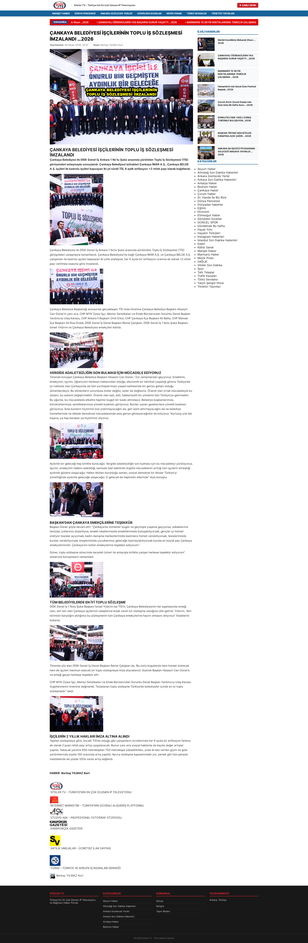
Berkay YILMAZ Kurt (69, 875)
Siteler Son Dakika (209, 265)
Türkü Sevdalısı (197, 13)
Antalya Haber (207, 183)
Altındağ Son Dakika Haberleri (217, 172)
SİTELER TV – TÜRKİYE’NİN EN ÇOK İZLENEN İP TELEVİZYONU (91, 792)
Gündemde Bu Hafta (211, 226)
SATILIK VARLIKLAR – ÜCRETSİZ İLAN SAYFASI (80, 848)
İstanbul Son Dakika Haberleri (217, 240)
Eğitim (201, 208)
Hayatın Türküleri (208, 233)
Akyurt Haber (206, 169)
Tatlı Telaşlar (205, 272)
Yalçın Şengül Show (210, 283)
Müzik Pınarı (174, 13)
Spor (200, 268)
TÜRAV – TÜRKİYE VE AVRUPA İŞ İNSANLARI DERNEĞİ (85, 868)
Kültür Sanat (205, 247)
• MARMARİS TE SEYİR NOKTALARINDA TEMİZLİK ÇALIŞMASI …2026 (217, 22)
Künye (159, 901)
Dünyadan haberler (210, 204)
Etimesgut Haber (208, 215)
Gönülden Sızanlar (149, 13)
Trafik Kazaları (207, 276)
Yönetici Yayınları (223, 13)
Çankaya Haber (207, 190)
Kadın (201, 244)
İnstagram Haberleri (210, 236)
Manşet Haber (61, 13)
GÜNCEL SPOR (207, 222)
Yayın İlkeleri (163, 911)
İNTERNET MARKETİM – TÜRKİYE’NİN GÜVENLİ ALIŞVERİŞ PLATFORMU (97, 805)
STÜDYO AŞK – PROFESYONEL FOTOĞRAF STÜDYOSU (86, 817)
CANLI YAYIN (249, 5)
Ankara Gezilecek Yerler (116, 13)
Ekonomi (203, 211)
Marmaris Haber (208, 254)
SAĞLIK (202, 261)
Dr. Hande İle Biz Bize (211, 197)
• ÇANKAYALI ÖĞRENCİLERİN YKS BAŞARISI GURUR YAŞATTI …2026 (129, 22)
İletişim (160, 906)
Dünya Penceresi (85, 13)
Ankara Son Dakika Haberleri (216, 179)
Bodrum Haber (207, 186)
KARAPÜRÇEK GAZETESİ (66, 828)
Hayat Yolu (204, 229)
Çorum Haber (206, 194)
